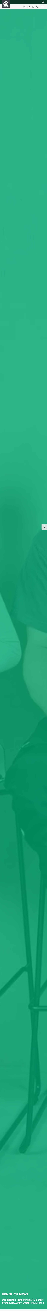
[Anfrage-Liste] (33, 6)
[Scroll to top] (42, 1308)
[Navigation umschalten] (42, 6)
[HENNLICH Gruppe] (43, 2)
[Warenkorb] (28, 6)
